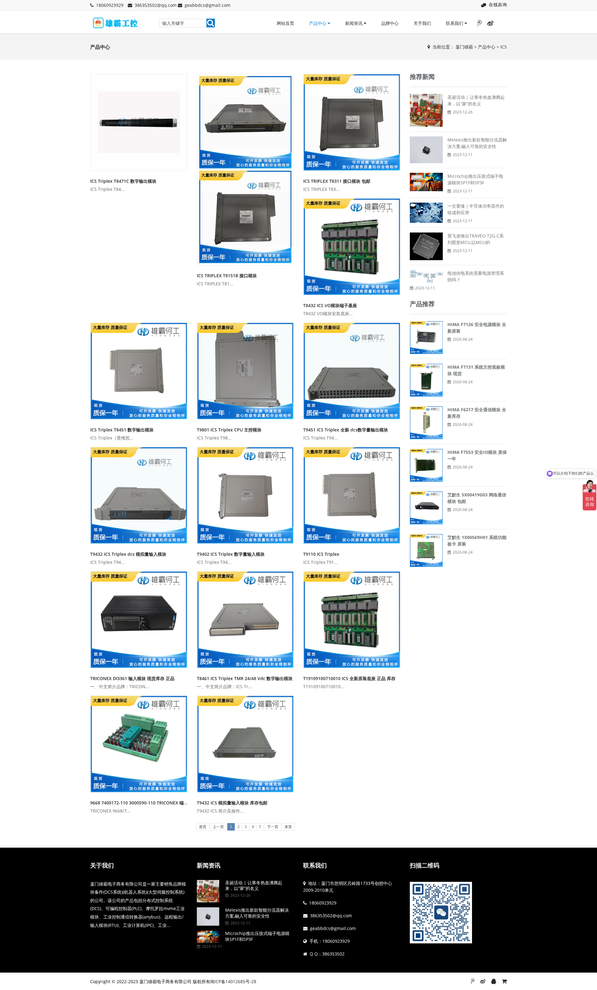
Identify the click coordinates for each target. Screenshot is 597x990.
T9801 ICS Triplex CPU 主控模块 (229, 430)
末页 (288, 827)
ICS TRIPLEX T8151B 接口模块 (227, 276)
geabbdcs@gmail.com (207, 5)
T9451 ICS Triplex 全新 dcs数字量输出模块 (345, 430)
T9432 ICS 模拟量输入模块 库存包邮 (232, 803)
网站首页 (285, 23)
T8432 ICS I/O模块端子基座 (330, 305)
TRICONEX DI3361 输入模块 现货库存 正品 (132, 678)
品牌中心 (390, 23)
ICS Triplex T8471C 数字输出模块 (123, 181)
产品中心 (318, 23)
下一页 (272, 827)
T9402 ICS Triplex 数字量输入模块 (231, 554)
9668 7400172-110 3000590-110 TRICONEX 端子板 (141, 803)
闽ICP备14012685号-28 (233, 981)
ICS (503, 47)
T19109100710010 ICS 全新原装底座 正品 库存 (349, 678)
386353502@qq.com (156, 5)
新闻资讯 (354, 23)
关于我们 (422, 23)
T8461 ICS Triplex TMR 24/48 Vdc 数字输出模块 (245, 678)
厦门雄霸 (464, 47)
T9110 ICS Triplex (321, 554)
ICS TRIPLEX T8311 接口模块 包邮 (336, 181)
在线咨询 (498, 4)
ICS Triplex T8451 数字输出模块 (122, 430)
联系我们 (455, 23)
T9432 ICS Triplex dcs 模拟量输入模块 (128, 554)
